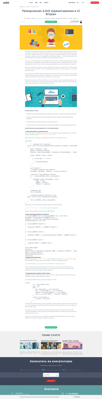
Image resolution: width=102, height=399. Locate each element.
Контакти (46, 2)
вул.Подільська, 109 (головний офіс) (22, 394)
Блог (41, 2)
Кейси (36, 2)
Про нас (31, 2)
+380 (71, 393)
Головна (21, 6)
